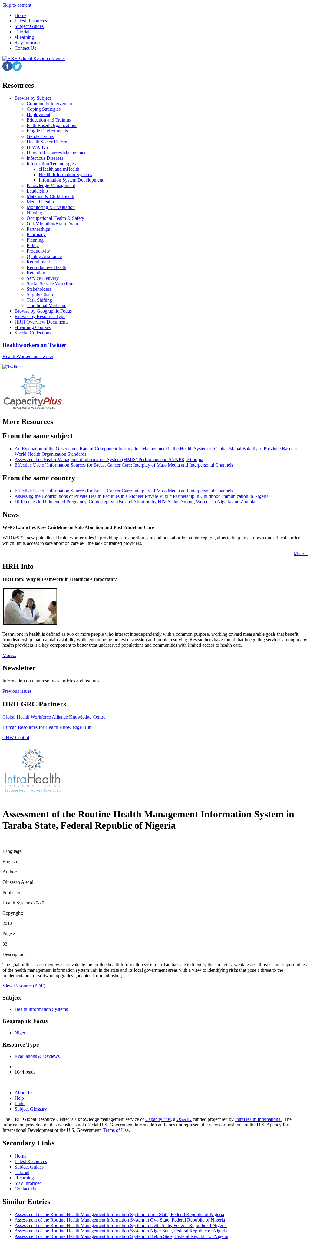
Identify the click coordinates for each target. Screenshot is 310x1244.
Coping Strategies (44, 109)
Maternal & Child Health (50, 196)
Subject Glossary (31, 1109)
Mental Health (40, 201)
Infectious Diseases (45, 158)
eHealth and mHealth (59, 169)
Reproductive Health (46, 267)
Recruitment (38, 261)
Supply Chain (40, 294)
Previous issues (16, 691)
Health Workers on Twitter (27, 356)
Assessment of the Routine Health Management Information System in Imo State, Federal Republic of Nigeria (119, 1214)
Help (19, 1098)
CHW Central (15, 737)
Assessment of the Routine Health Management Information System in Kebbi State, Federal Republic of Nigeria (121, 1236)
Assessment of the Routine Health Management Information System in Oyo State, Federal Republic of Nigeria (120, 1219)
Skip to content (16, 5)
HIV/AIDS (37, 147)
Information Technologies (51, 163)
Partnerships (38, 229)
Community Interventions (51, 103)
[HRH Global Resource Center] (33, 58)
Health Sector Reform (47, 141)
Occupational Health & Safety (55, 218)
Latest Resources (31, 1161)
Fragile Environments (47, 130)
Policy (33, 245)
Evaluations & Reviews (37, 1056)
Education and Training (49, 119)
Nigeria (22, 1032)
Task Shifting (39, 300)
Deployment (38, 114)
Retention (36, 272)
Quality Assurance (44, 256)
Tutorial (22, 1172)
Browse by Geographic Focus (43, 311)
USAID (184, 1119)
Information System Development (71, 180)
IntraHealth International (258, 1119)
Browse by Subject (33, 98)
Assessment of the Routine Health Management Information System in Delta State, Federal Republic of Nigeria (121, 1225)
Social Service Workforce (51, 283)
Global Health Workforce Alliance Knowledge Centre (53, 716)
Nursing (34, 212)
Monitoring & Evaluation (51, 207)
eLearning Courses (33, 327)
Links (20, 1103)
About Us (24, 1092)
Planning (35, 240)
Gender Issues (40, 136)
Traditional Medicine (46, 305)
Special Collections (33, 332)
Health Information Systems (65, 174)
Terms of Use (116, 1130)
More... (301, 553)
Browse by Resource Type (40, 316)
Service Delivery (43, 278)
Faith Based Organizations (52, 125)
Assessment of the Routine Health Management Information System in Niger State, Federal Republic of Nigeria (121, 1230)
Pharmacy (36, 234)
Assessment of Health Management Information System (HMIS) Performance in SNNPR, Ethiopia (109, 459)
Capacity (158, 1119)
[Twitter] (11, 366)
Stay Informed (28, 1183)
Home (20, 1155)
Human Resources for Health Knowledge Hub (46, 727)
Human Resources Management (57, 152)
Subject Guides (29, 1166)
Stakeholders (39, 289)
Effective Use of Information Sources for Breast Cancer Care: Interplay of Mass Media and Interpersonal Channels (124, 465)
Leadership (37, 190)
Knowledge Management (51, 185)
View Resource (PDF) (23, 985)
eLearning (24, 1177)
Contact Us (25, 1188)
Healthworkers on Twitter (34, 345)
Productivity (38, 250)
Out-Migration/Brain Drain (52, 223)
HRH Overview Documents (41, 321)
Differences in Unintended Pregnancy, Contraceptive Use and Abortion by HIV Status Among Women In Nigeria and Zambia (135, 501)
